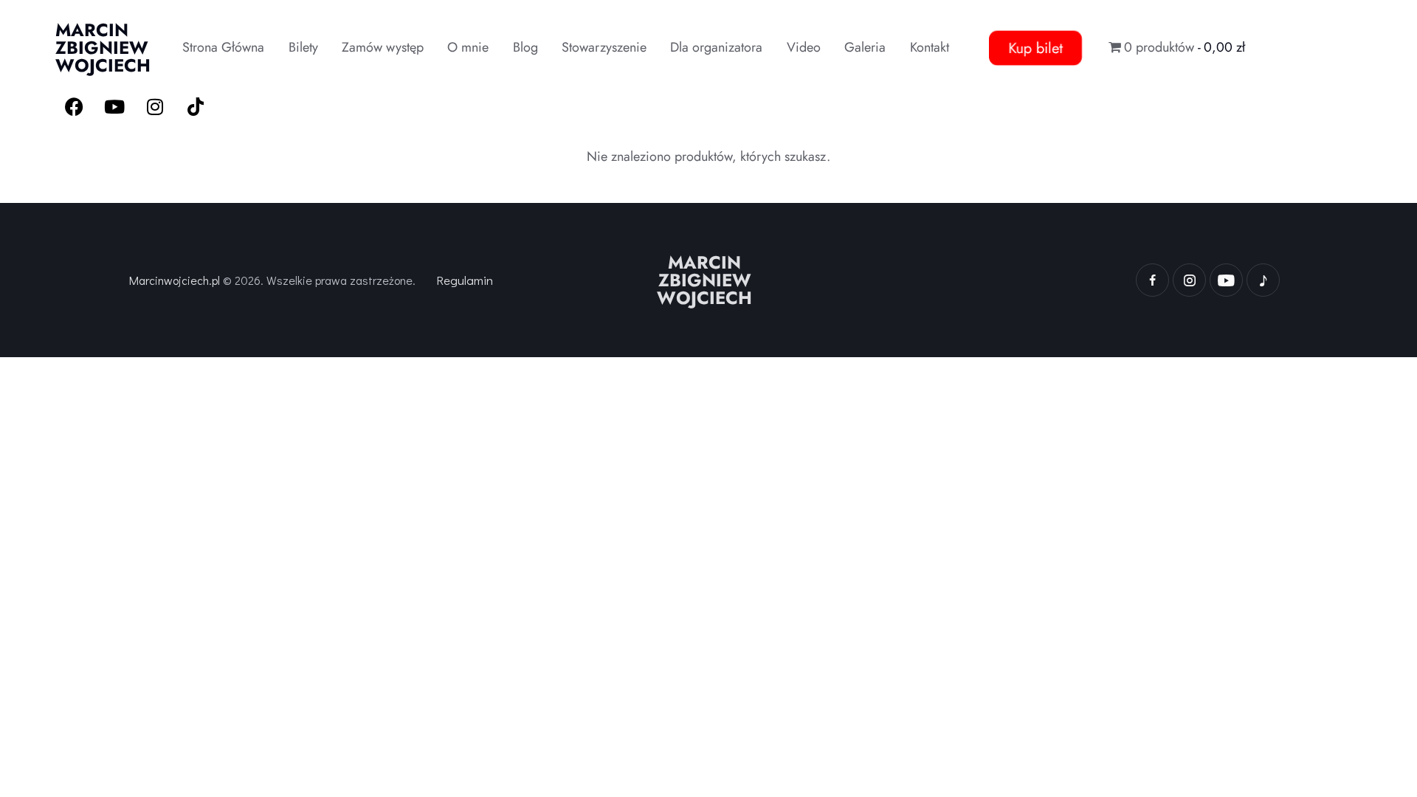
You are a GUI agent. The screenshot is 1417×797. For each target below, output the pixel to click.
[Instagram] (155, 106)
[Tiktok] (195, 106)
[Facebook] (73, 106)
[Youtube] (114, 106)
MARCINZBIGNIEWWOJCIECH (704, 280)
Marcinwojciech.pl (174, 280)
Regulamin (464, 280)
